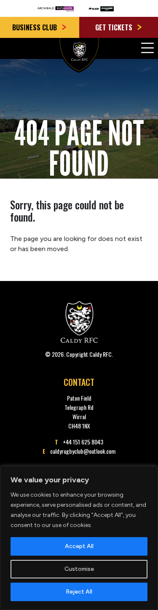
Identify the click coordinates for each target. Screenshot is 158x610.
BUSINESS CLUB (35, 27)
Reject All (79, 591)
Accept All (79, 546)
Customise (79, 569)
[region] (79, 538)
